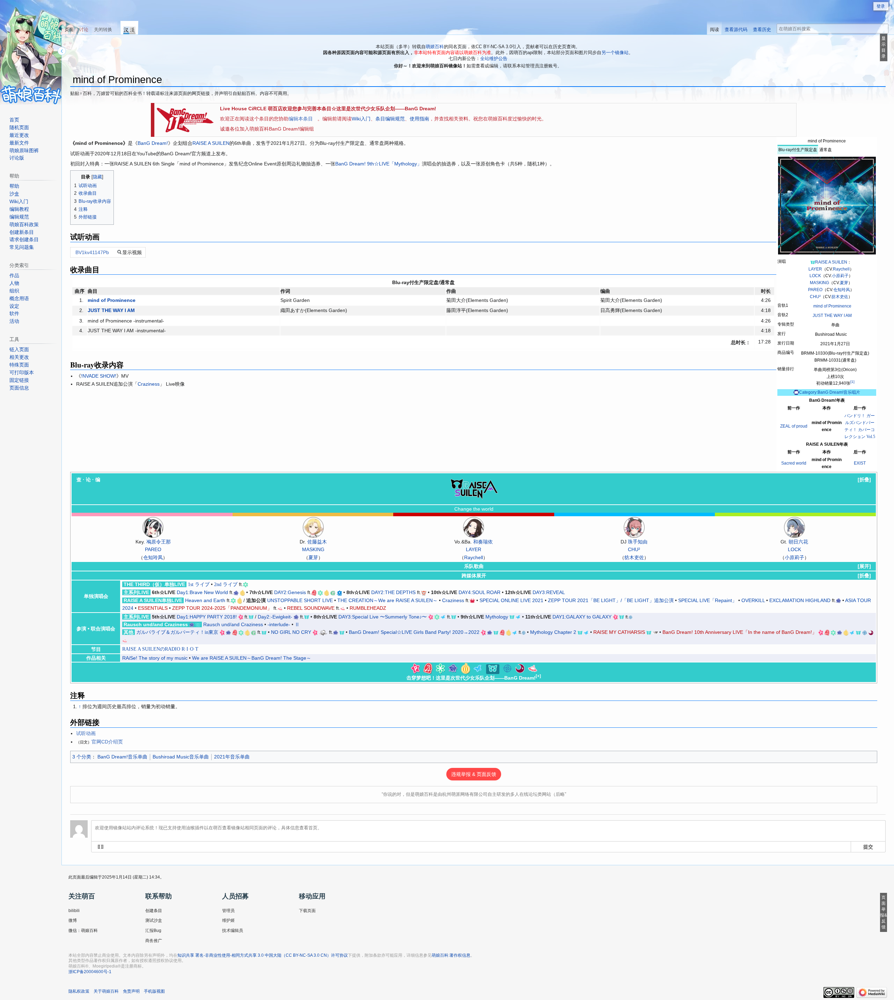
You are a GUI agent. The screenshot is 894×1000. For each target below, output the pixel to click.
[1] (852, 382)
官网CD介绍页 (107, 742)
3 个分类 (81, 757)
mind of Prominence (832, 306)
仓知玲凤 (841, 289)
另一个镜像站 (615, 52)
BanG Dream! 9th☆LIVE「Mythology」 (378, 163)
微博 (72, 920)
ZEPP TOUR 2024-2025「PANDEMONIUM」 (222, 608)
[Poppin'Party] (240, 617)
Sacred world (793, 463)
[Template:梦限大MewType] (532, 668)
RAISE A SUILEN (831, 262)
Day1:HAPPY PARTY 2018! (207, 617)
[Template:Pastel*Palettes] (440, 668)
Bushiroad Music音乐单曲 (181, 757)
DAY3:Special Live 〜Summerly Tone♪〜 (382, 617)
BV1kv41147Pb (92, 252)
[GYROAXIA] (472, 600)
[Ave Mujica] (871, 632)
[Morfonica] (443, 617)
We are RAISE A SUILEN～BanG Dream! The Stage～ (251, 658)
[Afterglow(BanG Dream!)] (314, 592)
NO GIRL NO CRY (291, 632)
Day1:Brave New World (202, 592)
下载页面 (307, 910)
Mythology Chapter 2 (553, 632)
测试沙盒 (153, 920)
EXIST (860, 463)
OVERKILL (753, 600)
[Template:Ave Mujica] (520, 668)
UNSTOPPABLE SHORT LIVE (300, 600)
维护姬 (228, 920)
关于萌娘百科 (106, 991)
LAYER (815, 269)
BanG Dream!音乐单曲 (122, 757)
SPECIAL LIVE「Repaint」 (707, 600)
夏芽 (844, 282)
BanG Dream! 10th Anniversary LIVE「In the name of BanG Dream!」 (739, 632)
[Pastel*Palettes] (245, 584)
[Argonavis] (339, 592)
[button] (864, 479)
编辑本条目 (300, 118)
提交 (868, 846)
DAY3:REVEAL (549, 592)
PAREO (815, 289)
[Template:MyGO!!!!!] (507, 668)
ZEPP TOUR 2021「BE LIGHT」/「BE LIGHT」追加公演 (611, 600)
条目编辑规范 (390, 118)
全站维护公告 (493, 58)
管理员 (228, 910)
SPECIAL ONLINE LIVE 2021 (511, 600)
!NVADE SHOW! (98, 376)
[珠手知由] (634, 527)
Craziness (149, 384)
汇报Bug (153, 930)
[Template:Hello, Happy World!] (465, 668)
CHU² (815, 296)
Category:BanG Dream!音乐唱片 (829, 392)
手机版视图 (154, 991)
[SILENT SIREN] (323, 632)
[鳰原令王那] (152, 527)
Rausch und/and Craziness (233, 624)
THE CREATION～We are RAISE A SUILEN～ (387, 600)
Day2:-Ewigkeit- (275, 617)
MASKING (819, 282)
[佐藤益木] (313, 527)
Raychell (841, 269)
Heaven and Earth (205, 600)
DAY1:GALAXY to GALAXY (581, 617)
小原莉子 (840, 275)
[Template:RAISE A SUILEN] (492, 668)
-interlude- (279, 624)
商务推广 (153, 940)
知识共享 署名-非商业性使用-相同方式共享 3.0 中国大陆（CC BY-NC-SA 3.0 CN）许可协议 (262, 955)
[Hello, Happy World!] (242, 592)
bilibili (74, 910)
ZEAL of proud (793, 426)
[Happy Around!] (423, 592)
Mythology (496, 617)
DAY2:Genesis (290, 592)
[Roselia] (236, 592)
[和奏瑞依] (473, 527)
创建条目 (153, 910)
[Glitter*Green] (332, 592)
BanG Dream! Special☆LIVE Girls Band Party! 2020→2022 (414, 632)
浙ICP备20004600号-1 (89, 971)
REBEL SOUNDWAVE (311, 608)
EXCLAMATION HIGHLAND (799, 600)
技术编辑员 (232, 930)
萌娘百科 (435, 46)
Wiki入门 (361, 118)
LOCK (815, 275)
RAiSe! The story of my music (155, 658)
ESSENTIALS (153, 608)
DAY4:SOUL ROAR (479, 592)
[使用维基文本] (100, 847)
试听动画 (86, 733)
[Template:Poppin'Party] (415, 668)
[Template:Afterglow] (427, 668)
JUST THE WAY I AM (832, 315)
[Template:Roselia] (452, 668)
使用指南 (419, 118)
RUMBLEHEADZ (368, 608)
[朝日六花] (794, 527)
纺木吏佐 (839, 296)
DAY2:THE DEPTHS (393, 592)
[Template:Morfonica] (478, 668)
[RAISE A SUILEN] (813, 262)
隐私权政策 (78, 991)
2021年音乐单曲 (232, 757)
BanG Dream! (153, 143)
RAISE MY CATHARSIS (619, 632)
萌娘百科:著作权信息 (451, 955)
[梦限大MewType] (280, 608)
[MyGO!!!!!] (631, 617)
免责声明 (131, 991)
